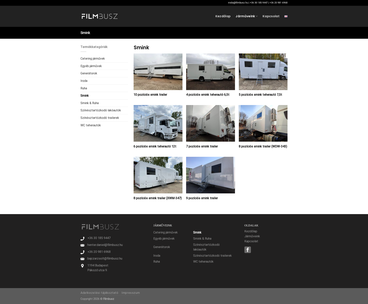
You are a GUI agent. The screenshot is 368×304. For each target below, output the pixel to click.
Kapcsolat (271, 16)
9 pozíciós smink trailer (202, 198)
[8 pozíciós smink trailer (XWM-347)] (158, 175)
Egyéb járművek (91, 66)
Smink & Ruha (89, 103)
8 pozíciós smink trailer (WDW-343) (263, 146)
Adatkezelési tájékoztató (99, 293)
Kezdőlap (223, 16)
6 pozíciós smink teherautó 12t (155, 146)
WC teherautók (90, 125)
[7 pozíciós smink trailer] (210, 123)
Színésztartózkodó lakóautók (100, 110)
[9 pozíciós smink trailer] (210, 175)
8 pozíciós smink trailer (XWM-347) (158, 198)
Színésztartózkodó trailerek (99, 118)
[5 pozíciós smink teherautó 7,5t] (263, 71)
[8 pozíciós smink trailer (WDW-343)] (263, 123)
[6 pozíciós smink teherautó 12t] (158, 123)
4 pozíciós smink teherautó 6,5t (207, 94)
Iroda (83, 81)
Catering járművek (92, 58)
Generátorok (88, 73)
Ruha (83, 88)
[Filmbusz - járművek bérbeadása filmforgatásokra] (99, 16)
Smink (84, 95)
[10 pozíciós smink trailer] (158, 71)
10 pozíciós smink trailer (150, 94)
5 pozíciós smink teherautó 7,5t (260, 94)
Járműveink (245, 16)
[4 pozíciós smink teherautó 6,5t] (210, 71)
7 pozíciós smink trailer (202, 146)
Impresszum (131, 293)
